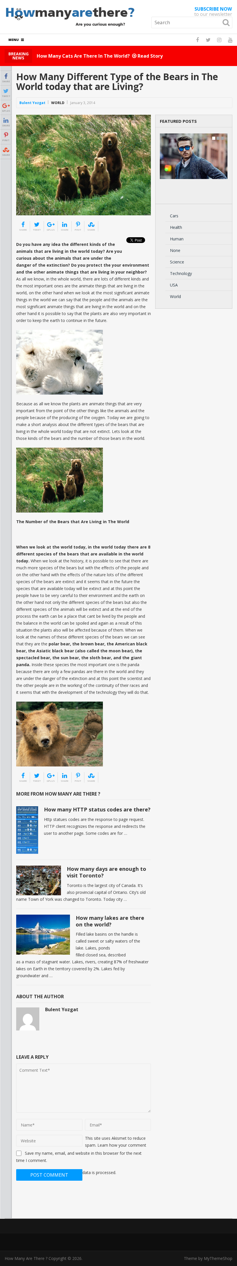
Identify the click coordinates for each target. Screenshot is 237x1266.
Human (177, 239)
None (175, 250)
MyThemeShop (218, 1258)
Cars (174, 215)
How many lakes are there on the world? (110, 921)
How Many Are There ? (26, 1258)
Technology (181, 273)
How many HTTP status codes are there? (97, 809)
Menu (13, 39)
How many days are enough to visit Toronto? (106, 872)
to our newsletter (213, 11)
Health (176, 227)
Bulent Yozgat (32, 102)
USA (174, 285)
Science (177, 262)
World (57, 102)
